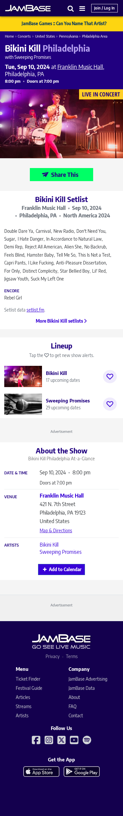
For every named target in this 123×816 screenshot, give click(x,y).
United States (45, 36)
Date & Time (16, 473)
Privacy (53, 656)
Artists (11, 545)
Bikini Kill (49, 544)
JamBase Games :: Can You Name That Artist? (64, 23)
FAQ (72, 706)
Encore (11, 291)
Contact (76, 715)
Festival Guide (29, 688)
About (74, 697)
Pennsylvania (68, 36)
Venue (10, 497)
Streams (23, 706)
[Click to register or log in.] (110, 376)
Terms (72, 656)
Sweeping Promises (61, 552)
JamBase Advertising (88, 679)
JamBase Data (82, 688)
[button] (71, 8)
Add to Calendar (65, 569)
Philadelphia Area (94, 36)
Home (9, 36)
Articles (23, 697)
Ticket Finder (28, 679)
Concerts (24, 36)
